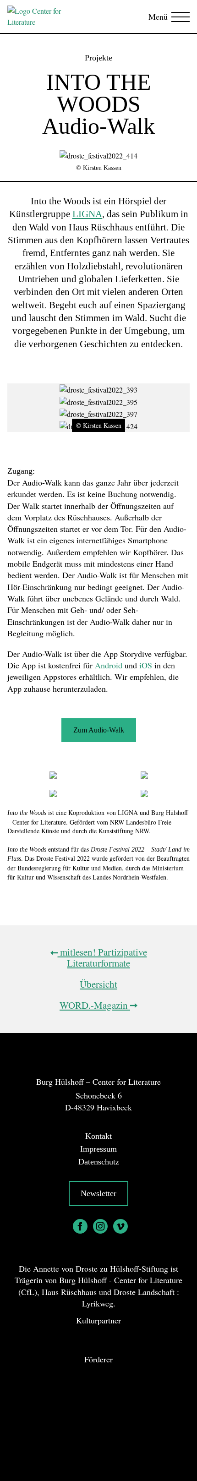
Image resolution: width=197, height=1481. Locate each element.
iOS (145, 665)
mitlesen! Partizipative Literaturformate (102, 957)
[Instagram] (100, 1226)
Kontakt (98, 1136)
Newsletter (98, 1193)
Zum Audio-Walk (98, 730)
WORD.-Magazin (95, 1005)
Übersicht (98, 984)
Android (108, 665)
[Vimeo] (120, 1226)
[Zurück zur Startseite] (44, 16)
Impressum (98, 1148)
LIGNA (87, 213)
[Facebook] (80, 1226)
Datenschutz (98, 1161)
